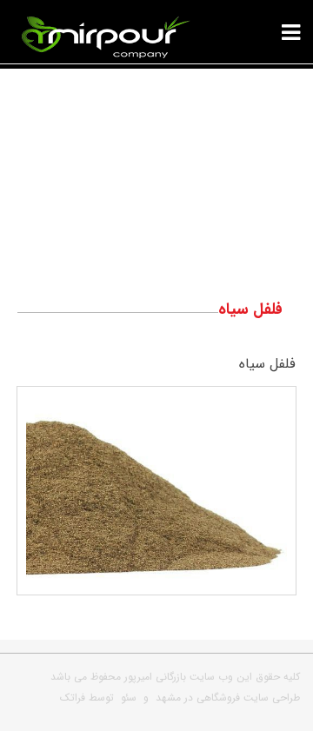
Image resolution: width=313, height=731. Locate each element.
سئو (129, 697)
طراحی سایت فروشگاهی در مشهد (228, 697)
